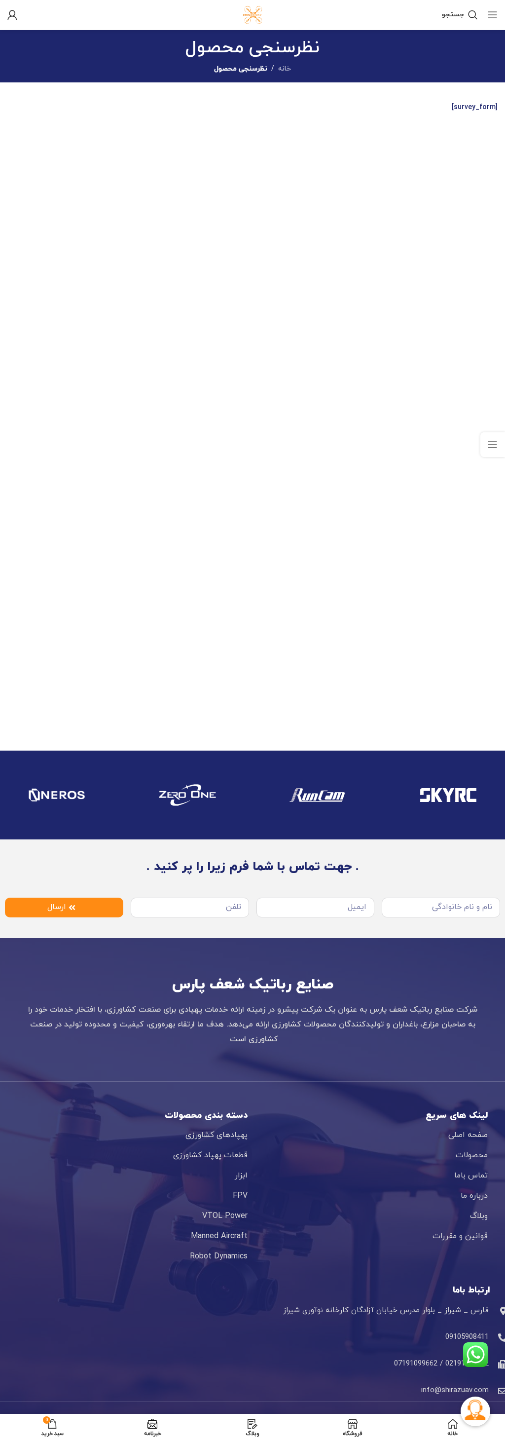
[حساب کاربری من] (12, 15)
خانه (284, 69)
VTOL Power (225, 1216)
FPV (240, 1196)
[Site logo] (252, 14)
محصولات (472, 1155)
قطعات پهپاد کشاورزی (210, 1155)
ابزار (241, 1175)
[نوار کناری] (492, 444)
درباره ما (474, 1196)
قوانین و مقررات (460, 1236)
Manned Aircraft (219, 1236)
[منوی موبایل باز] (493, 15)
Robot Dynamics (219, 1256)
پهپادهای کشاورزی (216, 1135)
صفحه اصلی (468, 1135)
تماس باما (471, 1175)
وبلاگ (479, 1216)
